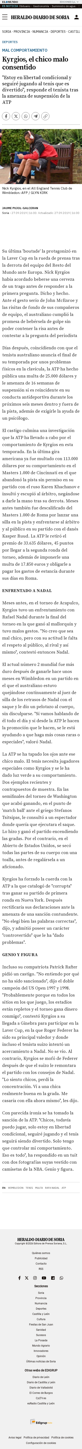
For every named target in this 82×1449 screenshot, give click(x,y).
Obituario (24, 6)
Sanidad (41, 1329)
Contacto (41, 1263)
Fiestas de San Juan (41, 1324)
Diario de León (41, 1377)
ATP (64, 1187)
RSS (41, 1268)
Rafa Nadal (52, 1187)
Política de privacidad (36, 1437)
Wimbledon (15, 1187)
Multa (39, 1187)
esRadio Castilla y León (41, 1403)
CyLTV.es (41, 1398)
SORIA (6, 32)
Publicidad (41, 1258)
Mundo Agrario (41, 1345)
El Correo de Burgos (41, 1392)
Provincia (41, 1298)
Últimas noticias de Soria (41, 1361)
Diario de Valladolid (41, 1387)
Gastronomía (41, 6)
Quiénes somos (41, 1253)
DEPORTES (58, 32)
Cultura (41, 1319)
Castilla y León (41, 1314)
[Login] (76, 17)
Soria (41, 1292)
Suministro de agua (63, 6)
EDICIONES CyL (67, 2)
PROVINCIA (22, 32)
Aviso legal (15, 1437)
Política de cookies (62, 1437)
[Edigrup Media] (41, 1422)
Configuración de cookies (41, 1443)
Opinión (41, 1356)
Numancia (41, 1303)
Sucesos (41, 1335)
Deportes (10, 42)
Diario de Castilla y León (41, 1382)
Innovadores (41, 1350)
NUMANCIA (40, 32)
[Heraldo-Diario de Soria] (40, 17)
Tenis (29, 1187)
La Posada (41, 1340)
